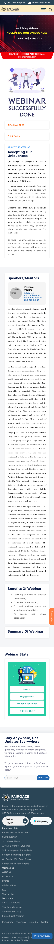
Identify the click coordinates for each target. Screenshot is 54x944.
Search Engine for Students (15, 863)
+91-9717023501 (16, 2)
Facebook (21, 922)
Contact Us (7, 876)
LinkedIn (33, 922)
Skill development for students (17, 850)
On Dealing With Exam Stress (16, 859)
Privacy (5, 937)
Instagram (7, 922)
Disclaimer (23, 937)
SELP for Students (11, 902)
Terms (13, 937)
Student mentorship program (16, 854)
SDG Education (9, 837)
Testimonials (8, 894)
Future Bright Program (13, 916)
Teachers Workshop (12, 907)
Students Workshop (11, 911)
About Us (6, 872)
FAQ (4, 889)
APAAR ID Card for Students (16, 845)
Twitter (44, 922)
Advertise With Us (19, 940)
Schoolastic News (11, 841)
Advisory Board (9, 885)
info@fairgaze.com (41, 2)
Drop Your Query (42, 936)
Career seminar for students (16, 832)
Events (5, 880)
